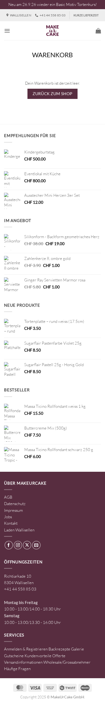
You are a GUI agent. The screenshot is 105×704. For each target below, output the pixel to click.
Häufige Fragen (17, 668)
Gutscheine (14, 655)
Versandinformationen (23, 662)
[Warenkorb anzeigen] (98, 31)
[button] (7, 30)
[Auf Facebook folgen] (9, 545)
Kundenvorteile (37, 655)
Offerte (58, 655)
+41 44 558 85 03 (20, 589)
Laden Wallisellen (19, 530)
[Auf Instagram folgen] (18, 545)
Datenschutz (15, 503)
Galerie (77, 649)
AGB (8, 497)
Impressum (13, 510)
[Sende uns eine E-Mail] (36, 545)
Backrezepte (59, 649)
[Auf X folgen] (27, 545)
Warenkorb (52, 55)
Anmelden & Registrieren (26, 649)
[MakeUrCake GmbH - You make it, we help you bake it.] (52, 30)
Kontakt (11, 523)
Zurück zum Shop (52, 93)
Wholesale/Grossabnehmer (66, 662)
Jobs (8, 516)
